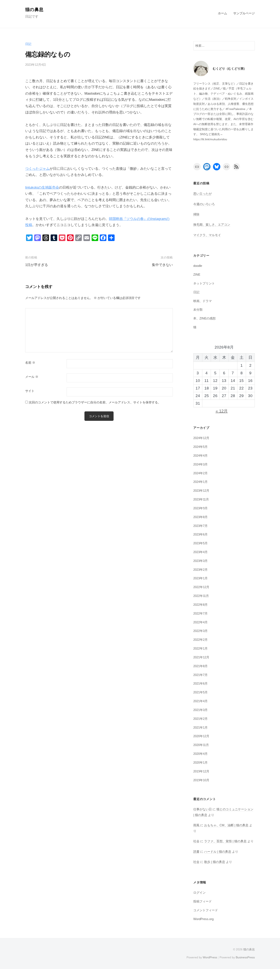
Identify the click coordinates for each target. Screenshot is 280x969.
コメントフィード (205, 910)
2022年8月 (200, 604)
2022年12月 (201, 587)
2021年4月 (200, 701)
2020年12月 (201, 736)
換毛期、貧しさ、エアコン (211, 224)
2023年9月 (200, 508)
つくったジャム (37, 169)
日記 (28, 44)
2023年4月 (200, 552)
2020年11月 (201, 745)
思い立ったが (202, 193)
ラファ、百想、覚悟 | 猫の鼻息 (225, 841)
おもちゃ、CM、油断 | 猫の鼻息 (226, 825)
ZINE (196, 274)
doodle (197, 265)
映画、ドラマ (202, 301)
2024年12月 (201, 438)
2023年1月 (200, 578)
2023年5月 (200, 543)
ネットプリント (204, 283)
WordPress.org (203, 919)
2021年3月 (200, 710)
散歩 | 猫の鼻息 (214, 862)
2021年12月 (201, 657)
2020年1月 (200, 762)
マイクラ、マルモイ (207, 235)
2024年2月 (200, 473)
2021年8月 (200, 666)
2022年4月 (200, 622)
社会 (196, 841)
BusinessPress (245, 957)
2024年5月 (200, 446)
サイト (29, 391)
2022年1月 (200, 648)
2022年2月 (200, 639)
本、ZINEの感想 (204, 318)
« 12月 (222, 411)
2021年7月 (200, 675)
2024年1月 (200, 481)
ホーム (222, 13)
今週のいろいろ (204, 204)
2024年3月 (200, 464)
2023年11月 (201, 499)
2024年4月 (200, 455)
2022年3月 (200, 631)
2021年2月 (200, 718)
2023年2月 (200, 569)
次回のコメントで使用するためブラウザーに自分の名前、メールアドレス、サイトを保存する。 (95, 402)
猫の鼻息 (34, 9)
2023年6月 (200, 534)
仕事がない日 (202, 809)
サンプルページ (244, 13)
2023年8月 (200, 517)
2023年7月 (200, 526)
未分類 (198, 309)
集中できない (162, 265)
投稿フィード (202, 901)
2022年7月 (200, 613)
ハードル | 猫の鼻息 (217, 851)
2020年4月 (200, 753)
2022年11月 (201, 596)
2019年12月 (201, 771)
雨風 (196, 825)
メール (31, 376)
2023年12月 (201, 490)
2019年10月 (201, 780)
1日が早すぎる (36, 265)
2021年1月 (200, 727)
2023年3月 (200, 561)
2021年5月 (200, 692)
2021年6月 (200, 683)
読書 (196, 851)
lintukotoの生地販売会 (42, 187)
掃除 (196, 214)
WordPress (210, 957)
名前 (30, 362)
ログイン (199, 892)
